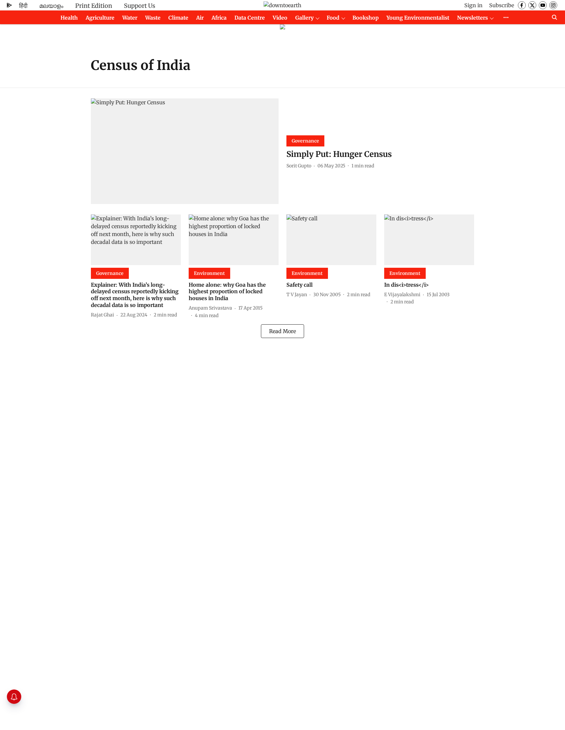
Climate (178, 17)
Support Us (139, 5)
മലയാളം (51, 5)
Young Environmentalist (417, 17)
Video (280, 17)
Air (200, 17)
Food (333, 17)
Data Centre (249, 17)
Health (69, 17)
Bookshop (365, 17)
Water (129, 17)
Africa (219, 17)
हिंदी (23, 5)
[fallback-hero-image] (185, 151)
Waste (153, 17)
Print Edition (93, 5)
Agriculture (100, 17)
